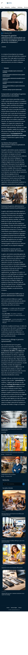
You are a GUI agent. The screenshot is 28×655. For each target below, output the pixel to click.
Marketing (4, 565)
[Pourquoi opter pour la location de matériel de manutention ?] (14, 419)
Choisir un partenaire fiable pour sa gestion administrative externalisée (14, 86)
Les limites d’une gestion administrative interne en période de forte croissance (14, 75)
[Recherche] (26, 3)
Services (2, 454)
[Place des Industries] (9, 3)
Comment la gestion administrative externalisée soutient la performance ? (14, 79)
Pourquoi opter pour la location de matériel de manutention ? (11, 429)
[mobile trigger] (2, 3)
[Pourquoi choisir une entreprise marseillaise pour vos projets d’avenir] (14, 500)
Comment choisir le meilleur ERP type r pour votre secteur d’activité (13, 541)
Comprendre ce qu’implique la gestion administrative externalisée (13, 71)
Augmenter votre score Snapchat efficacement (12, 567)
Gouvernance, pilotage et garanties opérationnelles (12, 89)
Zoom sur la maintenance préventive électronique (12, 452)
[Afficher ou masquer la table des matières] (17, 68)
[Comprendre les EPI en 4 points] (14, 464)
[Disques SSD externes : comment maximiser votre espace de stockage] (14, 580)
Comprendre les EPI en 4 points (8, 474)
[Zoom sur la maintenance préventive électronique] (14, 442)
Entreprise (4, 46)
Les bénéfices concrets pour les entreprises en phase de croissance (13, 82)
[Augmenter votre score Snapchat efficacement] (14, 554)
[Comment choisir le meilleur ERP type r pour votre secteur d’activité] (14, 527)
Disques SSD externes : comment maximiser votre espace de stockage (13, 594)
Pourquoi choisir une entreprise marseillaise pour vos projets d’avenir (13, 514)
